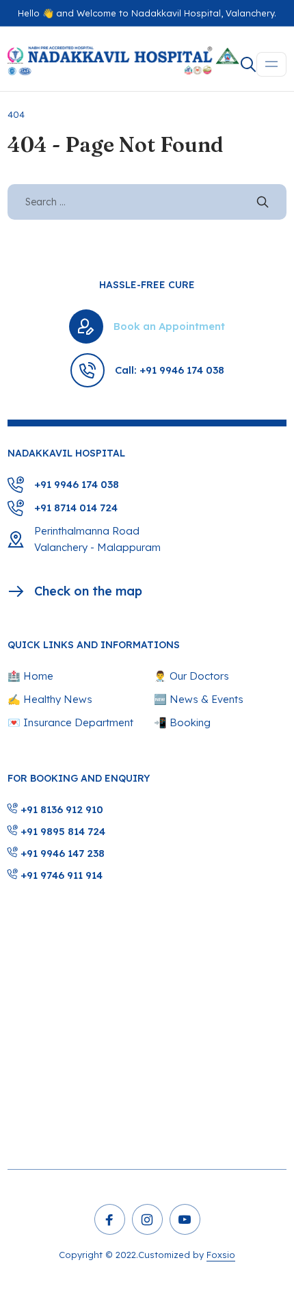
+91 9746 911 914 (60, 875)
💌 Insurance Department (70, 722)
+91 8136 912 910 (60, 809)
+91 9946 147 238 (61, 853)
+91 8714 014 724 (76, 507)
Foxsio (220, 1254)
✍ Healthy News (50, 699)
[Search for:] (147, 201)
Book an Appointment (169, 326)
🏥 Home (30, 675)
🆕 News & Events (198, 699)
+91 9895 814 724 (61, 831)
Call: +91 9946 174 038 (169, 369)
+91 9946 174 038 (76, 484)
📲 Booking (182, 722)
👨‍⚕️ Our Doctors (191, 675)
